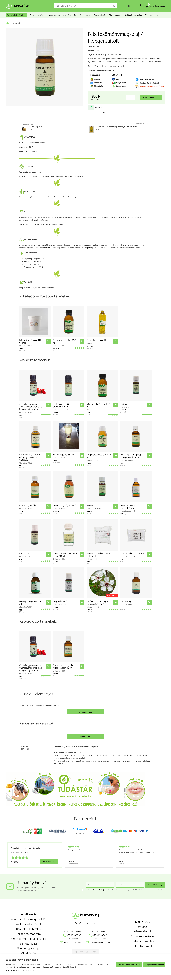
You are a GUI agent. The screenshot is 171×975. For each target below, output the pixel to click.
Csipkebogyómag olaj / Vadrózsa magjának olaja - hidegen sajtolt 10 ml (31, 407)
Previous (64, 855)
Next (162, 855)
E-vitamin (124, 404)
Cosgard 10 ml (60, 601)
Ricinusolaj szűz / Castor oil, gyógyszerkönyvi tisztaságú (30, 457)
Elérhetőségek (115, 15)
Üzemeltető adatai (28, 948)
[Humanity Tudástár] (75, 789)
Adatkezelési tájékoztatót (101, 890)
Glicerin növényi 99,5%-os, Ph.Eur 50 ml (65, 554)
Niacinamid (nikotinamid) (132, 553)
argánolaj (89, 247)
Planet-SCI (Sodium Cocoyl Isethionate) (99, 554)
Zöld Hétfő (149, 15)
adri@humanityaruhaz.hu (74, 942)
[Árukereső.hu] (80, 830)
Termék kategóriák (16, 15)
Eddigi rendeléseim (143, 936)
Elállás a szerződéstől (28, 934)
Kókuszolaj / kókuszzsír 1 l (64, 454)
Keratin (90, 505)
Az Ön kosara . (157, 6)
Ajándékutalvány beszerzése (59, 15)
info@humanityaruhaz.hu (100, 942)
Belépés (142, 926)
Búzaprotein (25, 553)
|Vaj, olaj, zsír (16, 23)
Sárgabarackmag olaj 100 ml (99, 456)
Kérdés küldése (85, 736)
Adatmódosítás (142, 931)
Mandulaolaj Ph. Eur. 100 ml (64, 341)
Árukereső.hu (80, 833)
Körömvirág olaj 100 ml (64, 505)
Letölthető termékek (142, 946)
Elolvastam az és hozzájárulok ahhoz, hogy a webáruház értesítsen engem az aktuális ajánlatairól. (124, 890)
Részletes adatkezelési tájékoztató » (21, 970)
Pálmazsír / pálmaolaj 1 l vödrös (30, 341)
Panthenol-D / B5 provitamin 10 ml (61, 405)
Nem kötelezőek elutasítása (129, 965)
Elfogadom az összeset (154, 965)
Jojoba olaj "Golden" (28, 505)
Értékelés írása (85, 712)
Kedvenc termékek (142, 941)
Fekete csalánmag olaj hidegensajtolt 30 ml (130, 456)
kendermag (55, 247)
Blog (32, 15)
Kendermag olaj (127, 601)
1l (68, 224)
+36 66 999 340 (74, 935)
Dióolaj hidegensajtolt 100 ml (31, 602)
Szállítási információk (133, 15)
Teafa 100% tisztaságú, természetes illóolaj (97, 602)
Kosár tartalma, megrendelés (29, 919)
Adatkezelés (28, 914)
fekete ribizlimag (67, 247)
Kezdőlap (40, 15)
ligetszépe (45, 247)
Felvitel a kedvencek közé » (98, 113)
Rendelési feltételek (82, 15)
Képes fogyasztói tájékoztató (29, 939)
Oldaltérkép (28, 953)
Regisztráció (142, 921)
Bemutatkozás (100, 15)
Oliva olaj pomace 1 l (96, 340)
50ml (65, 224)
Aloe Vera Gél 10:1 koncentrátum (128, 506)
